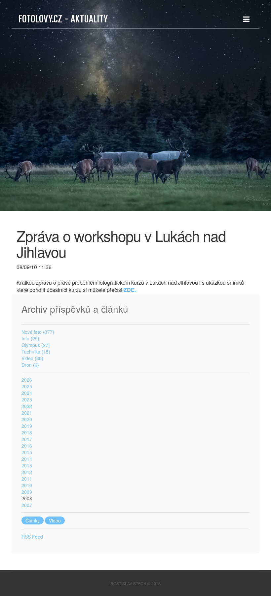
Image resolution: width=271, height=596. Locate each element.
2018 (26, 432)
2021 (26, 412)
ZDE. (130, 290)
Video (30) (32, 358)
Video (55, 520)
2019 (26, 426)
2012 (26, 472)
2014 (26, 458)
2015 (26, 452)
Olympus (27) (35, 345)
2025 (26, 386)
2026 (26, 379)
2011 (26, 478)
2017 (26, 439)
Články (32, 520)
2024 (26, 393)
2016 (26, 445)
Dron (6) (30, 364)
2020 (26, 419)
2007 (26, 505)
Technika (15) (35, 351)
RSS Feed (32, 536)
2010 (26, 485)
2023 (26, 399)
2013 (26, 465)
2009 (26, 491)
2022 (26, 406)
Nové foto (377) (37, 332)
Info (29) (30, 338)
